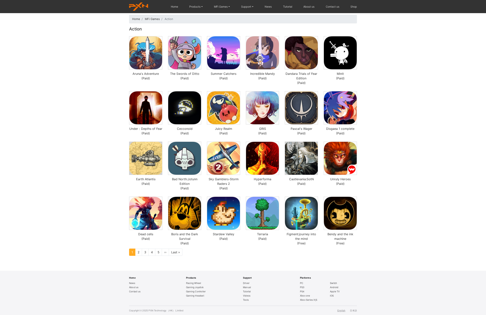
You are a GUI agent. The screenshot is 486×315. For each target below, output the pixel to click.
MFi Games (221, 6)
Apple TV (335, 291)
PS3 (302, 287)
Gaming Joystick (195, 287)
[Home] (138, 7)
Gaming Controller (196, 291)
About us (308, 6)
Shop (353, 6)
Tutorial (287, 6)
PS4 (302, 291)
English (341, 310)
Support (246, 6)
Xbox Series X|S (308, 299)
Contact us (332, 6)
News (268, 6)
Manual (247, 287)
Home (174, 6)
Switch (333, 283)
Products (194, 6)
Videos (246, 295)
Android (334, 287)
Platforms (305, 277)
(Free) (301, 238)
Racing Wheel (193, 283)
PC (301, 283)
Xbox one (305, 295)
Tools (246, 299)
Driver (246, 283)
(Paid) (146, 76)
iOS (332, 295)
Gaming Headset (195, 295)
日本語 (353, 310)
